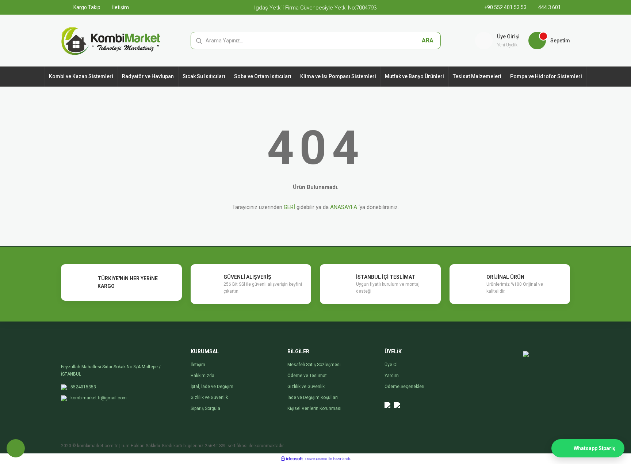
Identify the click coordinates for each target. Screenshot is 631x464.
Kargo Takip (86, 7)
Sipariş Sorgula (205, 408)
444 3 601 (549, 7)
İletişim (120, 7)
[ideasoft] (291, 458)
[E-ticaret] (316, 459)
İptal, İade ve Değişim (212, 386)
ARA (427, 40)
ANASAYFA (343, 207)
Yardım (392, 375)
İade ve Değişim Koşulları (312, 397)
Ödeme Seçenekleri (404, 386)
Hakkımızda (202, 375)
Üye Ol (391, 364)
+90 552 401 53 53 (506, 7)
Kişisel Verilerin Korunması (314, 408)
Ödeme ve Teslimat (307, 375)
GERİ (289, 207)
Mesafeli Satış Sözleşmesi (314, 364)
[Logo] (111, 40)
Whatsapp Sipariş (594, 448)
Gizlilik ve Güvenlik (209, 397)
